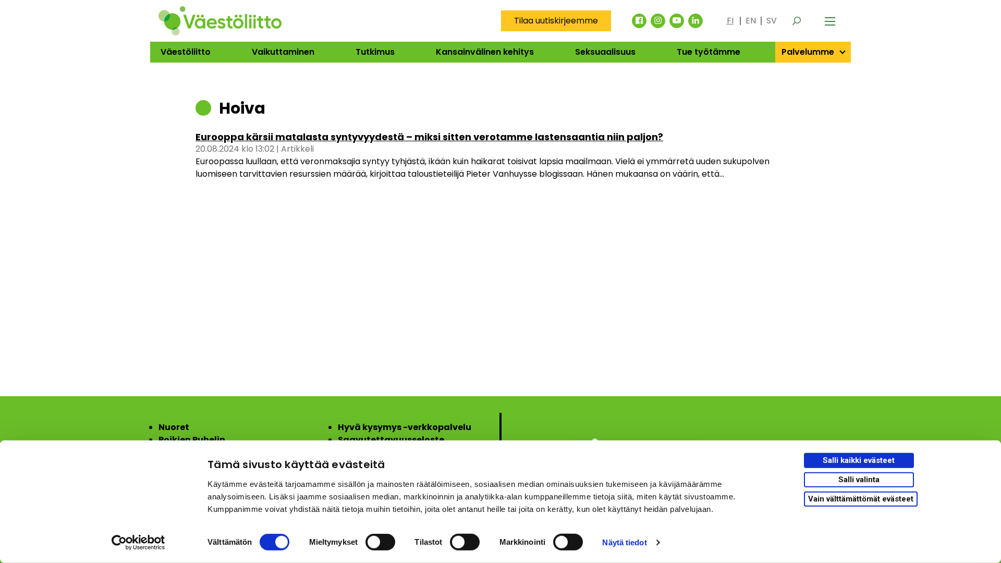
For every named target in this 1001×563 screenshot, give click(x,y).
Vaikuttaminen (283, 52)
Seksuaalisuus (605, 52)
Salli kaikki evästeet (859, 460)
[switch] (380, 542)
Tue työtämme (708, 52)
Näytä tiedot (624, 542)
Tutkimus (375, 52)
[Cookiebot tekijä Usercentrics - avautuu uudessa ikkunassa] (138, 542)
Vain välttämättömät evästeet (860, 498)
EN (751, 21)
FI (730, 21)
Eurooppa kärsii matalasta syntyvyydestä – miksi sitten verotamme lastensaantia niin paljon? (429, 136)
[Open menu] (830, 21)
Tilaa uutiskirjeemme (556, 21)
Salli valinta (859, 479)
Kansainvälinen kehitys (485, 52)
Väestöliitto (186, 52)
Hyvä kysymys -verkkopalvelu (404, 427)
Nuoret (173, 427)
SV (771, 21)
